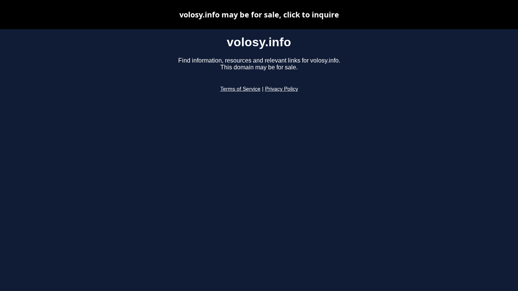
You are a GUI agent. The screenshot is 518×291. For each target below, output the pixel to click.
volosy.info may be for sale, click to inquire (259, 14)
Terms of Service (240, 89)
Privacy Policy (281, 89)
